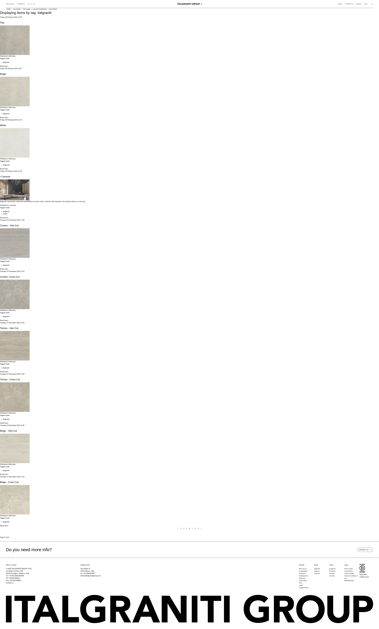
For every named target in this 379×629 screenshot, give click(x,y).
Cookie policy (348, 571)
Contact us (9, 583)
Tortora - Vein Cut (9, 328)
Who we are (303, 568)
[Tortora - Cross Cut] (15, 397)
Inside (301, 585)
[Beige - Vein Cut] (15, 448)
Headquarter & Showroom (303, 577)
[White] (15, 143)
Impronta (21, 4)
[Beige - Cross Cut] (15, 499)
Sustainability (303, 571)
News (340, 4)
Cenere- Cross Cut (10, 276)
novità (5, 214)
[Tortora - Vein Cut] (15, 345)
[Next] (201, 528)
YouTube (332, 576)
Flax (2, 22)
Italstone (31, 4)
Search (359, 4)
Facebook (332, 571)
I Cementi (5, 176)
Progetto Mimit (303, 587)
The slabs (26, 9)
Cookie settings (349, 573)
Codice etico (303, 580)
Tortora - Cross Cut (10, 379)
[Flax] (15, 40)
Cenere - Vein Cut (9, 225)
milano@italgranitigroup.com (90, 576)
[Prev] (178, 528)
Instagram (332, 568)
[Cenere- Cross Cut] (15, 294)
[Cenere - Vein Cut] (15, 243)
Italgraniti (10, 4)
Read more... (4, 66)
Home (8, 9)
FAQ (300, 583)
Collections (302, 573)
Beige (3, 74)
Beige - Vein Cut (8, 430)
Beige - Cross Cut (9, 482)
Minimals (12, 56)
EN (366, 4)
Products (349, 4)
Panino (371, 4)
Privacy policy (348, 568)
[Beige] (15, 91)
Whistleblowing (349, 580)
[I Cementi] (15, 190)
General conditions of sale (351, 577)
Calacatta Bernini (39, 9)
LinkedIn (332, 573)
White (3, 125)
